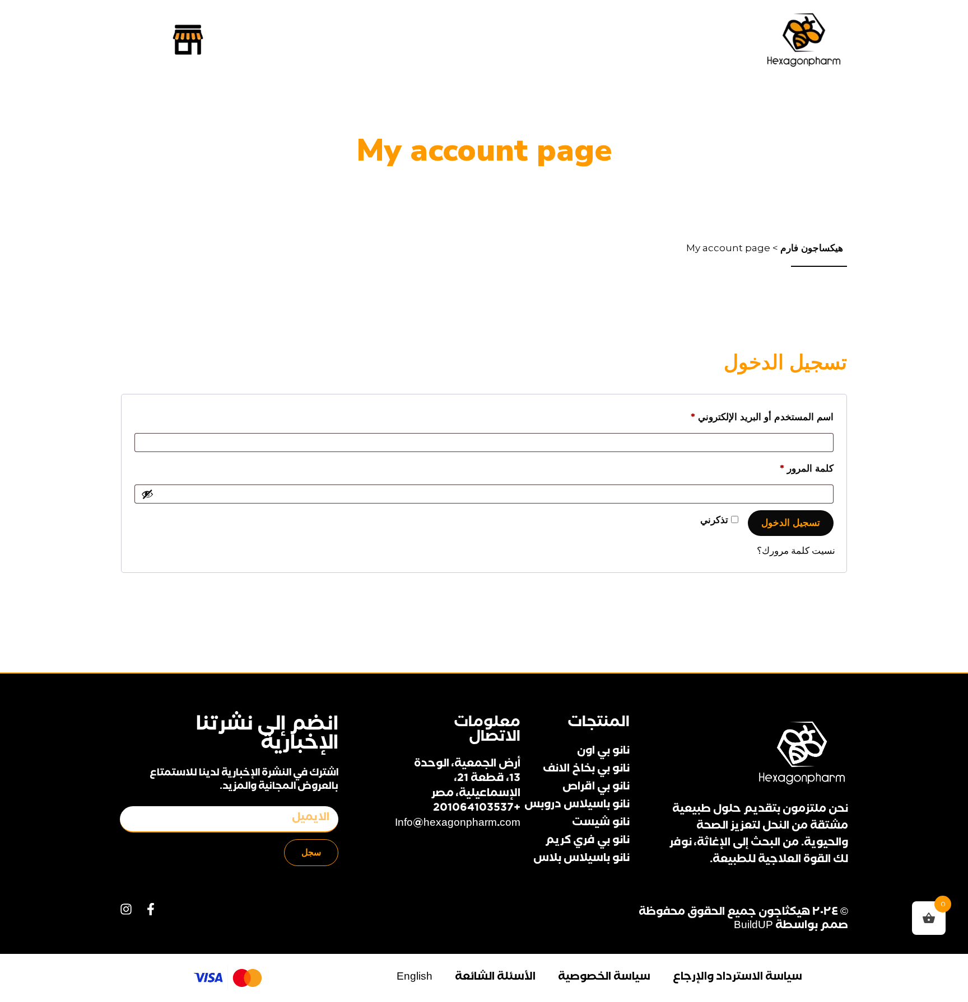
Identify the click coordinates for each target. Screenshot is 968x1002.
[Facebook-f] (151, 909)
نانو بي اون (603, 752)
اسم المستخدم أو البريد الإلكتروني (748, 414)
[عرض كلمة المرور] (147, 494)
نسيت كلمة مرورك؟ (796, 550)
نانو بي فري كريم (587, 841)
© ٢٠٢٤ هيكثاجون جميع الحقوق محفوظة (743, 913)
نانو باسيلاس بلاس (581, 859)
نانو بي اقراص (596, 788)
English (414, 978)
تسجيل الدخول (790, 522)
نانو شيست (601, 823)
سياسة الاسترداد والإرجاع (737, 978)
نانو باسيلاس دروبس (577, 806)
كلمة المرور (792, 466)
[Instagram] (126, 909)
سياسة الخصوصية (604, 978)
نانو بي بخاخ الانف (586, 770)
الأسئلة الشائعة (495, 978)
